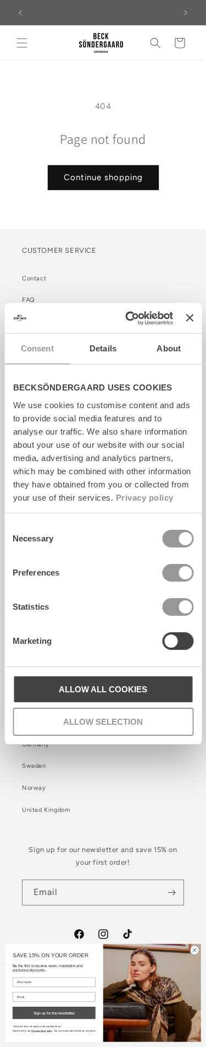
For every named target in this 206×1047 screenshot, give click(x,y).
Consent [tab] (37, 348)
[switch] (177, 573)
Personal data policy (41, 1030)
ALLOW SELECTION (103, 721)
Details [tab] (103, 348)
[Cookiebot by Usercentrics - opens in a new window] (129, 318)
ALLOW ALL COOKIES (103, 689)
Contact (34, 278)
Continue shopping (103, 177)
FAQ (28, 299)
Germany (35, 744)
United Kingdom (46, 809)
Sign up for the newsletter (54, 1013)
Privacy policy (144, 497)
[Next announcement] (186, 13)
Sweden (34, 765)
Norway (34, 787)
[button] (22, 43)
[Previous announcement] (20, 13)
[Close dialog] (194, 950)
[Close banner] (189, 318)
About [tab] (169, 348)
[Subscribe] (171, 892)
